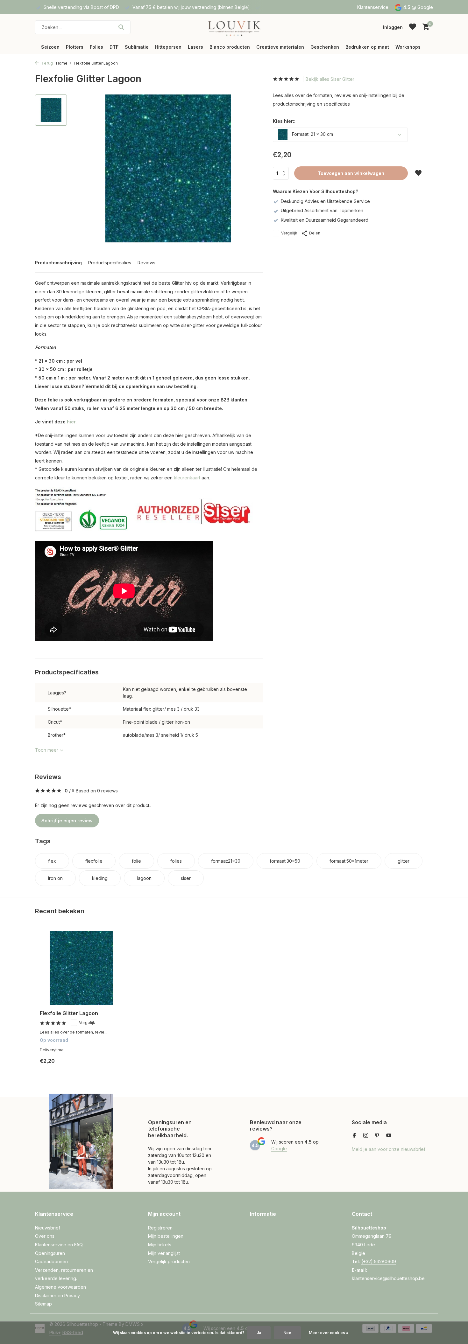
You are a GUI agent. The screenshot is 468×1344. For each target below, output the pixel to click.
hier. (72, 421)
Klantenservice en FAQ (59, 1244)
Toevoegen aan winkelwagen (351, 173)
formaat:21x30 (225, 861)
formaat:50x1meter (349, 861)
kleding (100, 878)
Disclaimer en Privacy (57, 1295)
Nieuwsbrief (47, 1227)
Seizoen (50, 47)
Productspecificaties (109, 262)
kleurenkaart (187, 477)
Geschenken (324, 47)
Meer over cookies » (329, 1332)
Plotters (74, 47)
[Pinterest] (377, 1135)
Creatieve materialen (280, 47)
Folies (96, 47)
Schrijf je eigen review (67, 820)
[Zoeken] (121, 27)
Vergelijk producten (169, 1261)
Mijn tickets (159, 1244)
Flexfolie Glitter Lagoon (69, 1013)
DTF (114, 47)
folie (136, 861)
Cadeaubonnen (51, 1261)
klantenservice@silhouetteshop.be (388, 1278)
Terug (46, 63)
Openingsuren (50, 1253)
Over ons (44, 1236)
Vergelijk (289, 233)
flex (52, 861)
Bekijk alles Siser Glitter (330, 79)
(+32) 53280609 (378, 1261)
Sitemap (43, 1303)
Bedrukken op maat (367, 47)
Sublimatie (137, 47)
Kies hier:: (284, 121)
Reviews (146, 262)
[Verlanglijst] (412, 27)
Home (61, 63)
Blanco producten (229, 47)
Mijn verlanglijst (164, 1253)
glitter (403, 861)
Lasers (195, 47)
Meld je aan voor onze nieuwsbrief (388, 1149)
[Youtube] (388, 1135)
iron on (55, 878)
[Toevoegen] (112, 1066)
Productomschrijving (58, 262)
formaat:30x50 (285, 861)
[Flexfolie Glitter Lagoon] (81, 968)
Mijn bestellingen (165, 1236)
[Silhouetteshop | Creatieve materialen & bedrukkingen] (234, 27)
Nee (287, 1332)
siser (186, 878)
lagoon (144, 878)
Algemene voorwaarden (60, 1287)
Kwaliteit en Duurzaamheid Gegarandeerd (324, 220)
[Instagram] (365, 1135)
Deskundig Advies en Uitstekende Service (325, 201)
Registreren (160, 1227)
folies (176, 861)
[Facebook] (354, 1135)
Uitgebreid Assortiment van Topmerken (322, 210)
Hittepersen (168, 47)
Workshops (408, 47)
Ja (259, 1332)
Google (425, 7)
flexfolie (94, 861)
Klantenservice (372, 7)
